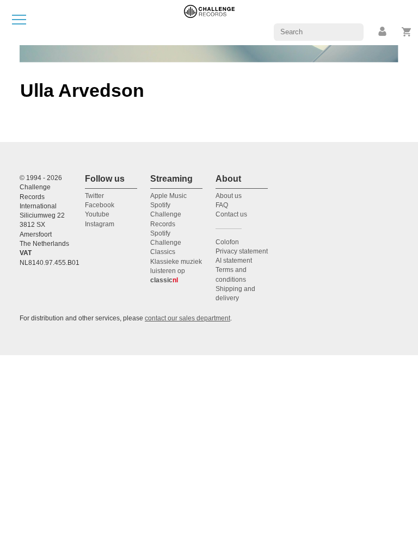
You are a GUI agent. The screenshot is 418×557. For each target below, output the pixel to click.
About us (229, 196)
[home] (209, 22)
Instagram (99, 224)
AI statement (234, 260)
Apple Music (168, 196)
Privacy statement (242, 251)
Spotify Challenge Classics (165, 243)
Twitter (94, 196)
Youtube (97, 214)
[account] (383, 32)
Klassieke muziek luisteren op (176, 271)
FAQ (222, 205)
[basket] (407, 32)
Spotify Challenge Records (165, 214)
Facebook (99, 205)
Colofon (227, 242)
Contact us (231, 214)
